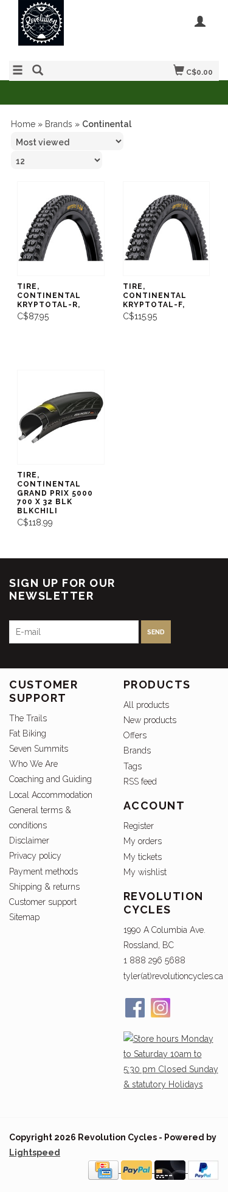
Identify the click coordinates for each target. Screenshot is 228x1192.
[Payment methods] (104, 1169)
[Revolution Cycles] (61, 29)
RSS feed (140, 781)
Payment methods (43, 871)
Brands (58, 124)
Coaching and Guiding (50, 779)
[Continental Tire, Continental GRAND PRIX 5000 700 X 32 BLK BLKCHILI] (61, 417)
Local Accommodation (50, 795)
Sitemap (24, 917)
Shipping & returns (44, 887)
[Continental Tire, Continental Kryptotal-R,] (61, 229)
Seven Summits (38, 749)
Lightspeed (34, 1152)
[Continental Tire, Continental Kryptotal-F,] (166, 229)
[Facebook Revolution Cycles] (135, 1007)
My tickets (142, 857)
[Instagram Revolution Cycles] (160, 1007)
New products (149, 720)
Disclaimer (29, 840)
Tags (132, 766)
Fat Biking (27, 733)
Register (138, 826)
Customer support (43, 902)
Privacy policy (35, 856)
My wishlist (145, 872)
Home (23, 124)
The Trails (28, 718)
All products (146, 705)
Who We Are (33, 764)
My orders (142, 841)
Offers (135, 735)
